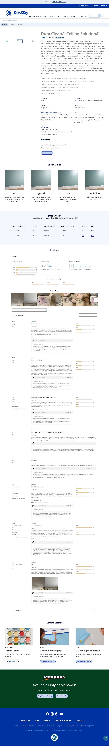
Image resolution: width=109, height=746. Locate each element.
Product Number (17, 226)
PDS (92, 226)
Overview (4, 24)
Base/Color (48, 226)
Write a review (59, 37)
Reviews (20, 24)
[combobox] (94, 15)
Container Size (66, 226)
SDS (83, 226)
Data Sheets (12, 24)
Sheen (35, 226)
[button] (57, 98)
